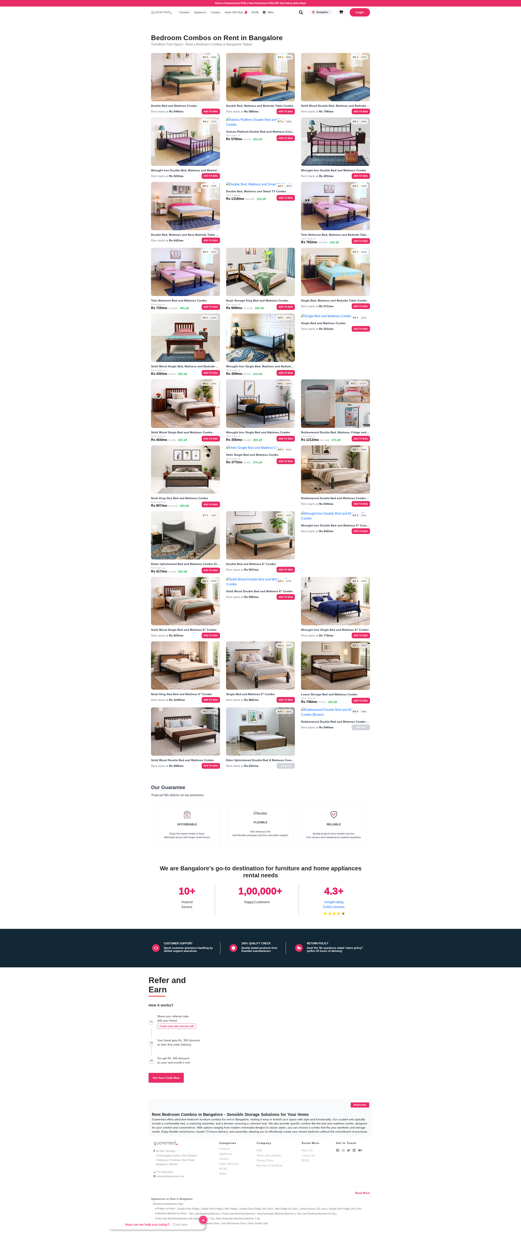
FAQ (259, 1150)
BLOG (305, 1160)
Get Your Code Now (166, 1077)
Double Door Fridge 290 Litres (256, 1208)
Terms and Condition (269, 1155)
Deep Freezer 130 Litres (314, 1208)
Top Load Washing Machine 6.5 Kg (317, 1213)
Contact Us (308, 1155)
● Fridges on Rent (165, 1208)
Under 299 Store (234, 12)
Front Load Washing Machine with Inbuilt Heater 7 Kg (185, 1218)
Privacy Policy (265, 1160)
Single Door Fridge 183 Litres (345, 1208)
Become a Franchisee (269, 1165)
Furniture (184, 12)
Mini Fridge (231, 1208)
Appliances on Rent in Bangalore (172, 1198)
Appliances (200, 12)
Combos (215, 12)
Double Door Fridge (188, 1208)
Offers (270, 12)
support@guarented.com (170, 1176)
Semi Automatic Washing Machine (276, 1213)
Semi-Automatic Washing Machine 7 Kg (238, 1218)
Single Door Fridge (212, 1208)
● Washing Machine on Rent (171, 1213)
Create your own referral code (176, 1026)
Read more (360, 1104)
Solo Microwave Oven (234, 1223)
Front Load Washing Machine (239, 1213)
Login (360, 12)
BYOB (255, 12)
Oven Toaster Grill (258, 1223)
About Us (307, 1150)
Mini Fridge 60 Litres (287, 1208)
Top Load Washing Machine (205, 1213)
